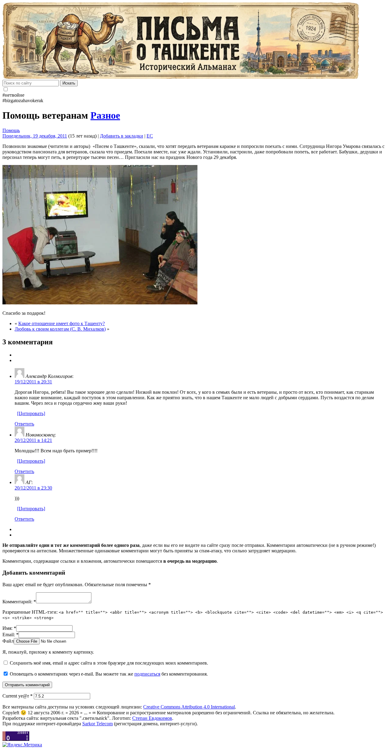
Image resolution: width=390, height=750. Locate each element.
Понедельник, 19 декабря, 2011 (34, 135)
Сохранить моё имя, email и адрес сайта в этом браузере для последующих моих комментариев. (109, 663)
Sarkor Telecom (97, 723)
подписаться (147, 673)
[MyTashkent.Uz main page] (195, 41)
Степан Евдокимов (152, 718)
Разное (105, 115)
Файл (8, 641)
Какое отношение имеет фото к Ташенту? (61, 323)
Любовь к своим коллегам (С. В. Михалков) (60, 329)
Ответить (24, 423)
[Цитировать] (31, 413)
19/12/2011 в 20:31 (33, 381)
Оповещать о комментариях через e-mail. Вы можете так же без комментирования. (108, 673)
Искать (68, 83)
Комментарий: (19, 601)
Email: (10, 634)
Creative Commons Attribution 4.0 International (189, 706)
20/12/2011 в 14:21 (33, 440)
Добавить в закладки (121, 135)
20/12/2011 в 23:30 (33, 487)
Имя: (9, 628)
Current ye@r (17, 695)
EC (150, 135)
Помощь (11, 130)
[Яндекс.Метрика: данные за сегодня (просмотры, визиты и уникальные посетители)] (22, 745)
